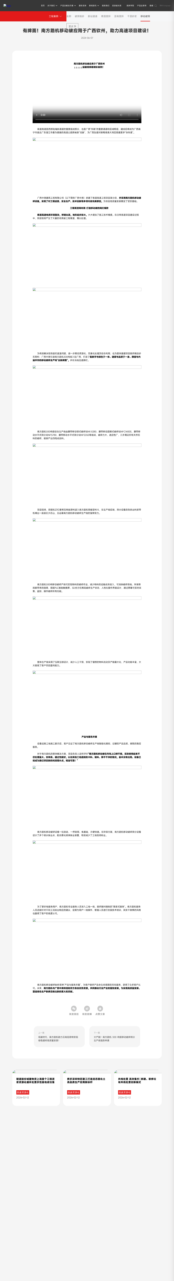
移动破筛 (145, 16)
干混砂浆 (132, 16)
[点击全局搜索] (155, 5)
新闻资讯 (93, 5)
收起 (166, 1201)
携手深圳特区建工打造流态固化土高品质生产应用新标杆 (86, 1080)
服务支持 (82, 5)
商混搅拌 (106, 16)
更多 (71, 26)
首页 (43, 5)
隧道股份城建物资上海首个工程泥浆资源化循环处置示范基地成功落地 (35, 1082)
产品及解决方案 (66, 5)
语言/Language (165, 5)
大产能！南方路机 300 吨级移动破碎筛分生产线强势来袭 (114, 1039)
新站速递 (92, 16)
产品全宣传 (141, 5)
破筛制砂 (79, 16)
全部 (68, 16)
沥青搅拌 (119, 16)
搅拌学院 (130, 5)
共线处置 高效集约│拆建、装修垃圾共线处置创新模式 (137, 1080)
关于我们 (51, 5)
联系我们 (105, 5)
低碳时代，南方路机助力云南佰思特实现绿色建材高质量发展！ (58, 1039)
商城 (151, 5)
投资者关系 (116, 5)
